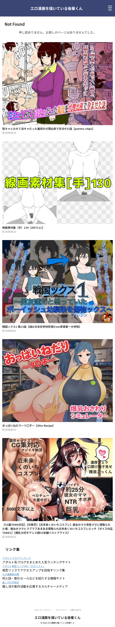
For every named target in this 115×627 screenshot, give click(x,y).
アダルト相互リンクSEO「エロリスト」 (23, 566)
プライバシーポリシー (43, 610)
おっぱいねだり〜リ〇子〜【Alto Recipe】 (28, 425)
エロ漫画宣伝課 (10, 574)
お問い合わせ (75, 610)
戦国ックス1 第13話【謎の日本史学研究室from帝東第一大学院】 (42, 326)
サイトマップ (61, 610)
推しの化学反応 (10, 582)
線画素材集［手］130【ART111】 (23, 227)
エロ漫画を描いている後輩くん (56, 8)
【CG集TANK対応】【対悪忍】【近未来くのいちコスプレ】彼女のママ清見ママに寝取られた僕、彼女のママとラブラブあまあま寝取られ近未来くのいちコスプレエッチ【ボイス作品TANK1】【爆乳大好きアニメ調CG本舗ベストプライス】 (57, 529)
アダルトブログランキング (16, 558)
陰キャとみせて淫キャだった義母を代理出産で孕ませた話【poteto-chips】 (48, 129)
